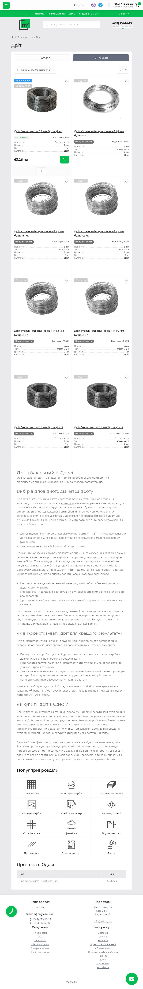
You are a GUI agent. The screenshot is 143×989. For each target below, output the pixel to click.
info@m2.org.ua (103, 921)
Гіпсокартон (40, 933)
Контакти (103, 940)
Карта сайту (102, 963)
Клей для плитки (40, 952)
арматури (67, 503)
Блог (103, 959)
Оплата (103, 936)
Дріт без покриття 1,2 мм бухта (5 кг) (38, 427)
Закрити (124, 13)
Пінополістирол (40, 944)
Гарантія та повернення (103, 944)
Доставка (103, 933)
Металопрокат (25, 37)
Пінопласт (40, 940)
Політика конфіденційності (103, 952)
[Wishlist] (66, 81)
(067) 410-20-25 (123, 3)
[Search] (46, 24)
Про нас (103, 956)
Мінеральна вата (40, 948)
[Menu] (6, 5)
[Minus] (24, 171)
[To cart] (64, 159)
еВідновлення (103, 948)
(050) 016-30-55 (123, 7)
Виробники (103, 967)
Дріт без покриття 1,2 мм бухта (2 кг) (98, 427)
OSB (40, 936)
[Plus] (59, 171)
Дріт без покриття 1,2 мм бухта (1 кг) (38, 131)
